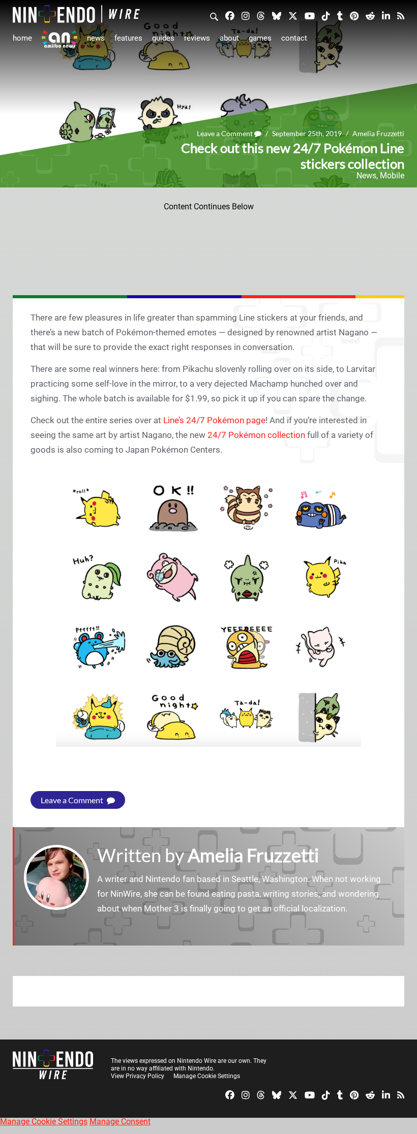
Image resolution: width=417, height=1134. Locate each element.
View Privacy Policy (137, 1076)
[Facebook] (229, 15)
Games (260, 38)
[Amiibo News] (59, 39)
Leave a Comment (225, 133)
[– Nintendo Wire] (76, 14)
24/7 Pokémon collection (256, 435)
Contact (294, 38)
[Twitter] (292, 15)
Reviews (197, 38)
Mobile (392, 175)
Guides (163, 38)
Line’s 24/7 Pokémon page (214, 420)
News (96, 38)
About (229, 38)
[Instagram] (246, 15)
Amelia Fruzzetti (378, 133)
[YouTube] (310, 15)
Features (128, 38)
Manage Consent (120, 1121)
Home (22, 38)
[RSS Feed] (400, 15)
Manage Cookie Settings (206, 1076)
